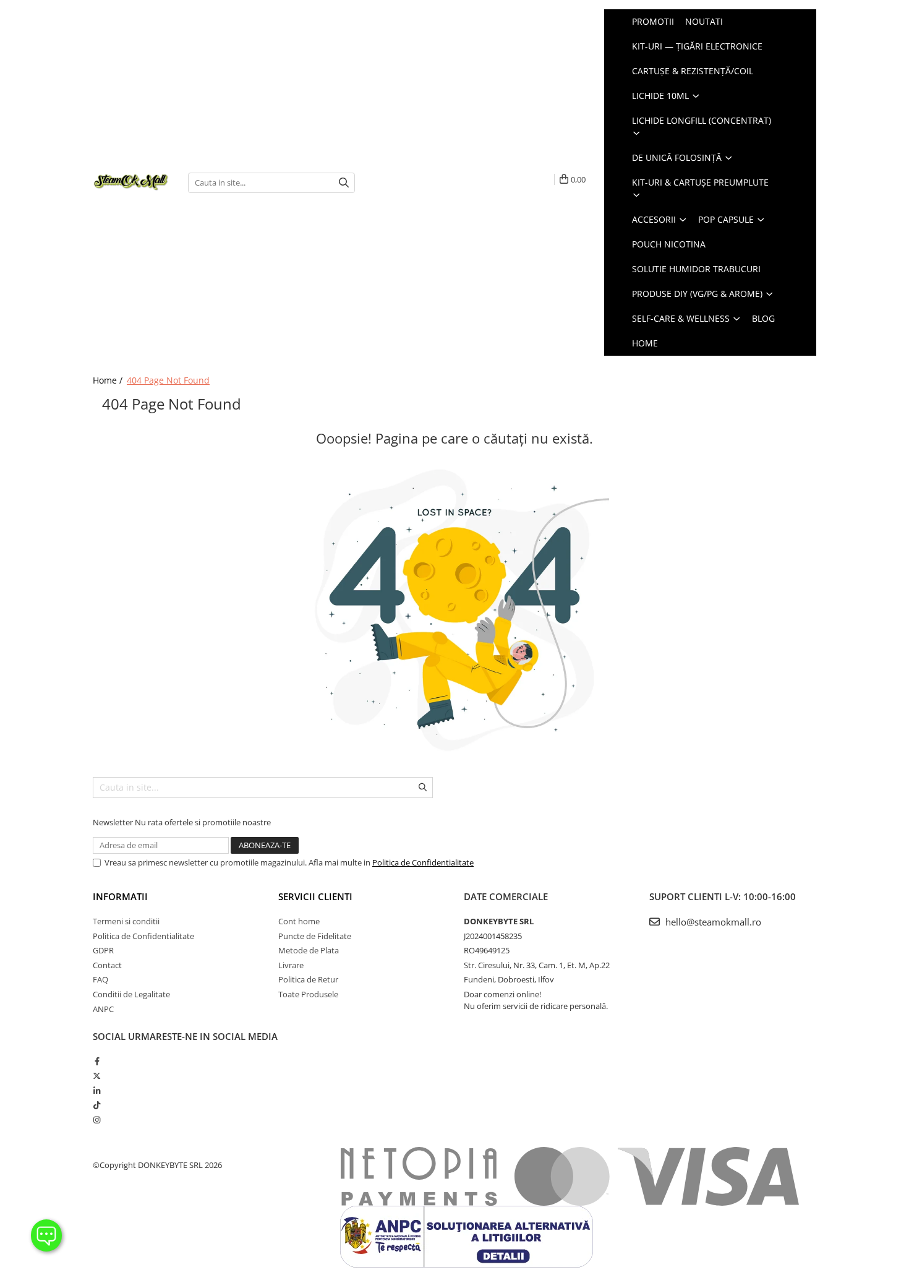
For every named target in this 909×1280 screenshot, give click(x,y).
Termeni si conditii (126, 921)
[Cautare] (344, 183)
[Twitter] (97, 1075)
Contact (107, 965)
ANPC (103, 1009)
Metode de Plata (308, 950)
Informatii (120, 896)
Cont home (299, 921)
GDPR (103, 950)
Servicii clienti (315, 896)
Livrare (291, 965)
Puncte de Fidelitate (314, 936)
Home (645, 343)
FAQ (100, 979)
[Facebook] (97, 1061)
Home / (109, 380)
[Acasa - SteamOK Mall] (131, 182)
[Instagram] (97, 1119)
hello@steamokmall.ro (712, 922)
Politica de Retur (308, 979)
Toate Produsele (308, 994)
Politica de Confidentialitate (423, 862)
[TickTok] (97, 1104)
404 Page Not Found (168, 380)
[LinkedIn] (97, 1090)
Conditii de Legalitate (131, 994)
